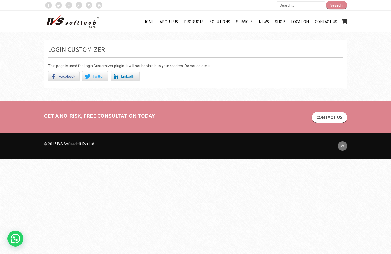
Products (193, 21)
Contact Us (326, 21)
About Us (169, 21)
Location (300, 21)
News (264, 21)
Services (244, 21)
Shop (280, 21)
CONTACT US (329, 117)
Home (148, 21)
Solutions (220, 21)
